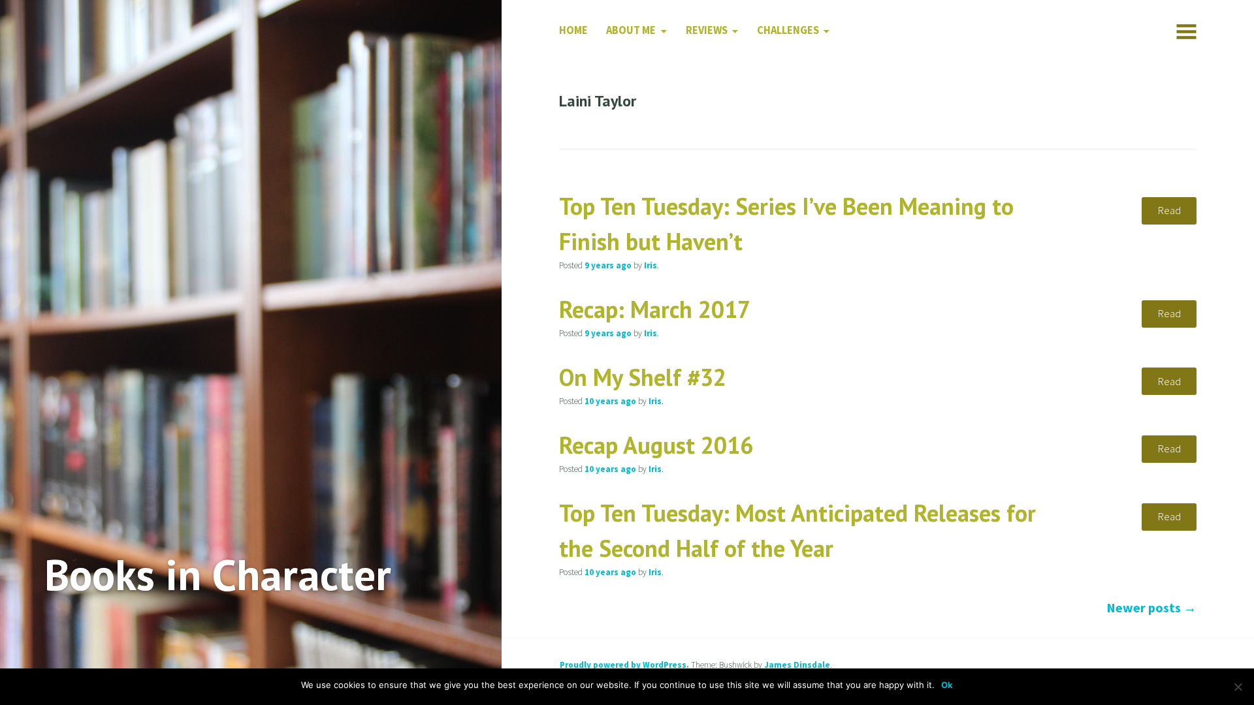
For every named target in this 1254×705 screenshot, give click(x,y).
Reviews (707, 30)
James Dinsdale (797, 664)
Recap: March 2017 (654, 309)
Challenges (788, 30)
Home (573, 30)
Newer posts (1151, 607)
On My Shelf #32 (642, 377)
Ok (947, 685)
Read (1169, 210)
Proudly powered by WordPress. (624, 664)
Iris (650, 265)
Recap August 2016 (656, 445)
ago (608, 265)
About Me (631, 30)
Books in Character (217, 574)
